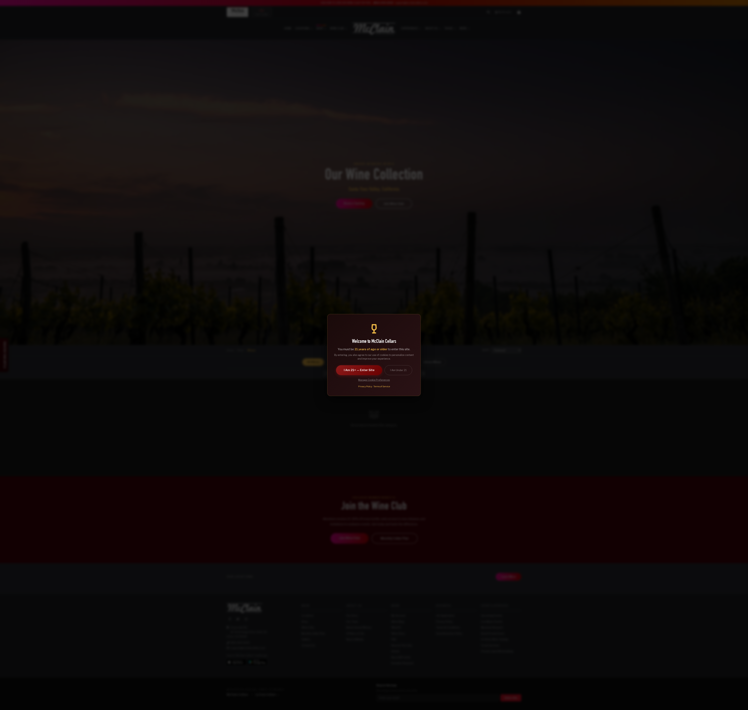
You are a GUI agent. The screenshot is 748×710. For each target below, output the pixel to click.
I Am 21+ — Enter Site (359, 370)
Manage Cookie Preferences (374, 379)
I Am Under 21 (398, 370)
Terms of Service (381, 386)
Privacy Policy (365, 386)
